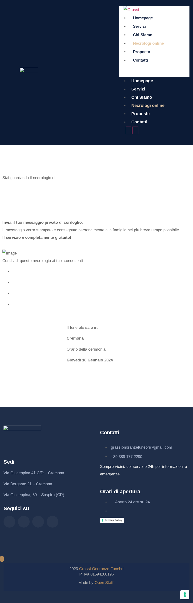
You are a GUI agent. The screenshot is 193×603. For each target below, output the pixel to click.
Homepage (143, 18)
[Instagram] (24, 522)
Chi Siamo (142, 35)
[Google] (52, 522)
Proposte (141, 52)
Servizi (139, 26)
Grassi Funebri (101, 569)
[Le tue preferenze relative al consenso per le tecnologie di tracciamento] (184, 594)
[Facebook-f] (9, 522)
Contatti (140, 60)
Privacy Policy (113, 520)
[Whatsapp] (38, 522)
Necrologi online (148, 43)
